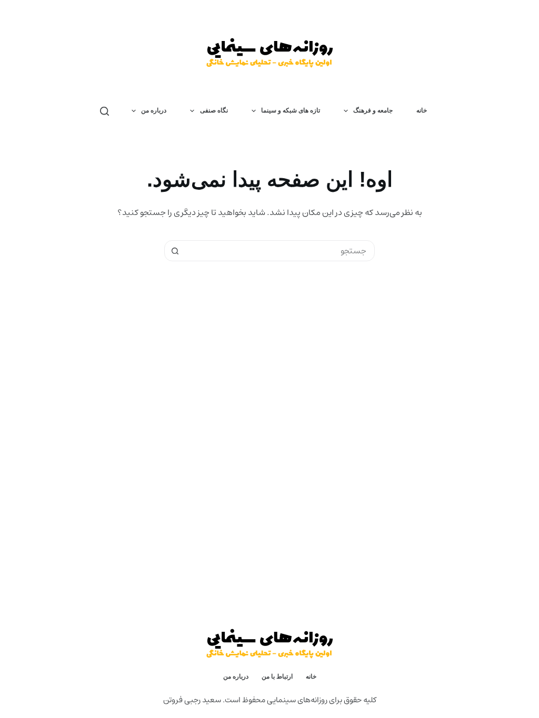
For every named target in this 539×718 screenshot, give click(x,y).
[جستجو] (104, 111)
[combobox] (279, 250)
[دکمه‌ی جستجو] (175, 251)
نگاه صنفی (214, 110)
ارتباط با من (277, 676)
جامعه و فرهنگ (373, 110)
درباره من (153, 110)
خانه (421, 110)
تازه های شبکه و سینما (290, 110)
